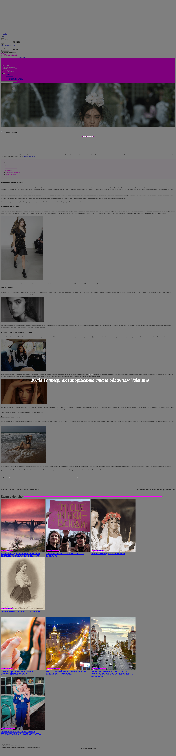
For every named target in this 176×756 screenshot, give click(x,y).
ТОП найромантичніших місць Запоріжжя (155, 489)
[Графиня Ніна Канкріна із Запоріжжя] (23, 583)
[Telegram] (85, 140)
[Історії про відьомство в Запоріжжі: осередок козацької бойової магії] (23, 525)
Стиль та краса (7, 668)
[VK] (89, 140)
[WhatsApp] (97, 140)
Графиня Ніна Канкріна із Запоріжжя (20, 611)
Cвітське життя (88, 136)
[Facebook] (81, 140)
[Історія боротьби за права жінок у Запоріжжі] (68, 525)
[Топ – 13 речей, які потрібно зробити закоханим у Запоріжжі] (68, 643)
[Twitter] (93, 140)
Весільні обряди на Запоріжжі (108, 554)
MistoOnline (19, 745)
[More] (102, 140)
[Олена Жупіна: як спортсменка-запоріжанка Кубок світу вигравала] (23, 703)
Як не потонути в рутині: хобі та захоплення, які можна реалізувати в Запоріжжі (112, 673)
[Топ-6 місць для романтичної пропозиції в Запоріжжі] (23, 643)
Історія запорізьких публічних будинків (20, 489)
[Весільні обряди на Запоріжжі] (113, 525)
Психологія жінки (53, 668)
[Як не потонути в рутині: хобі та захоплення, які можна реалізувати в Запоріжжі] (113, 643)
